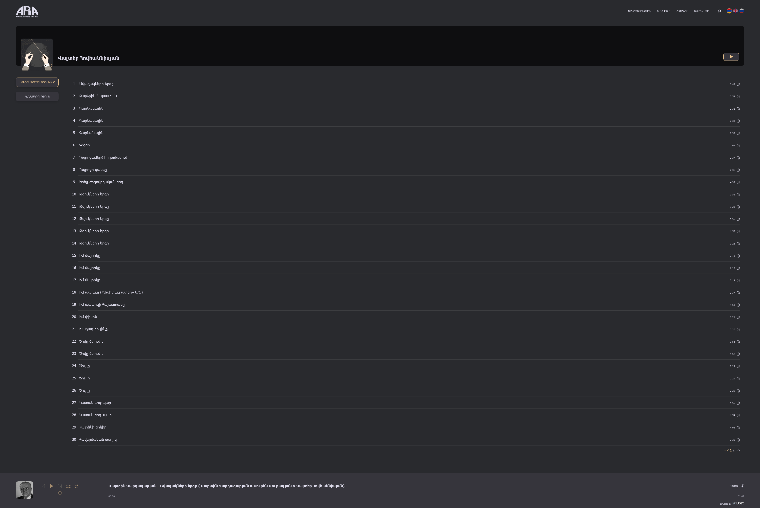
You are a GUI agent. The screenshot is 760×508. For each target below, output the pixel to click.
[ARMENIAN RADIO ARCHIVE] (27, 10)
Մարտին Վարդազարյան (132, 486)
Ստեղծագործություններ (37, 82)
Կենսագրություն (37, 96)
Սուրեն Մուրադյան (273, 486)
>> (737, 450)
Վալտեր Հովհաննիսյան (319, 486)
